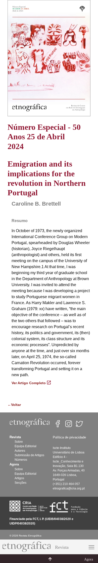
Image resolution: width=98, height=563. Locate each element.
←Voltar (14, 405)
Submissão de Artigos (29, 455)
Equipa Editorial (25, 446)
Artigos (19, 478)
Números (21, 459)
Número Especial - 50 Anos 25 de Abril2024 (44, 137)
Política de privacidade (69, 437)
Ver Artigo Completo (29, 383)
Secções (20, 482)
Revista (62, 547)
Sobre (19, 441)
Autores (20, 450)
